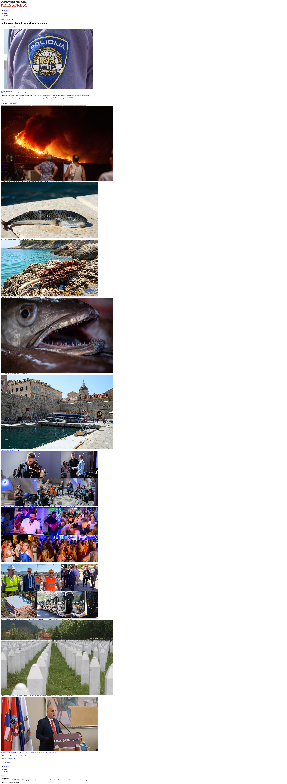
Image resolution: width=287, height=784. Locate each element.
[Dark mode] (3, 776)
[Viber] (9, 103)
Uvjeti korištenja (7, 762)
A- (9, 27)
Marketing (6, 13)
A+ (12, 27)
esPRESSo (6, 12)
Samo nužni (16, 782)
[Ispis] (15, 27)
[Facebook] (5, 103)
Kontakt (6, 15)
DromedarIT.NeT (11, 758)
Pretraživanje (7, 17)
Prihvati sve (3, 782)
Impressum (6, 760)
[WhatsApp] (7, 103)
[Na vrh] (2, 754)
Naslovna (6, 9)
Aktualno (6, 10)
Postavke (10, 782)
